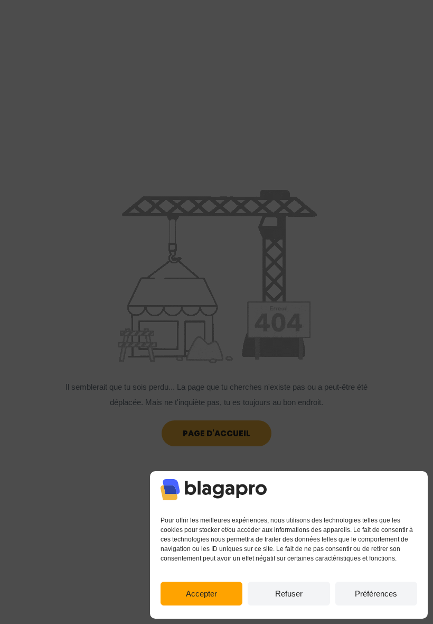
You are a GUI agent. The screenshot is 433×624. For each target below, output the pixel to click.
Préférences (376, 593)
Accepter (201, 593)
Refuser (289, 593)
